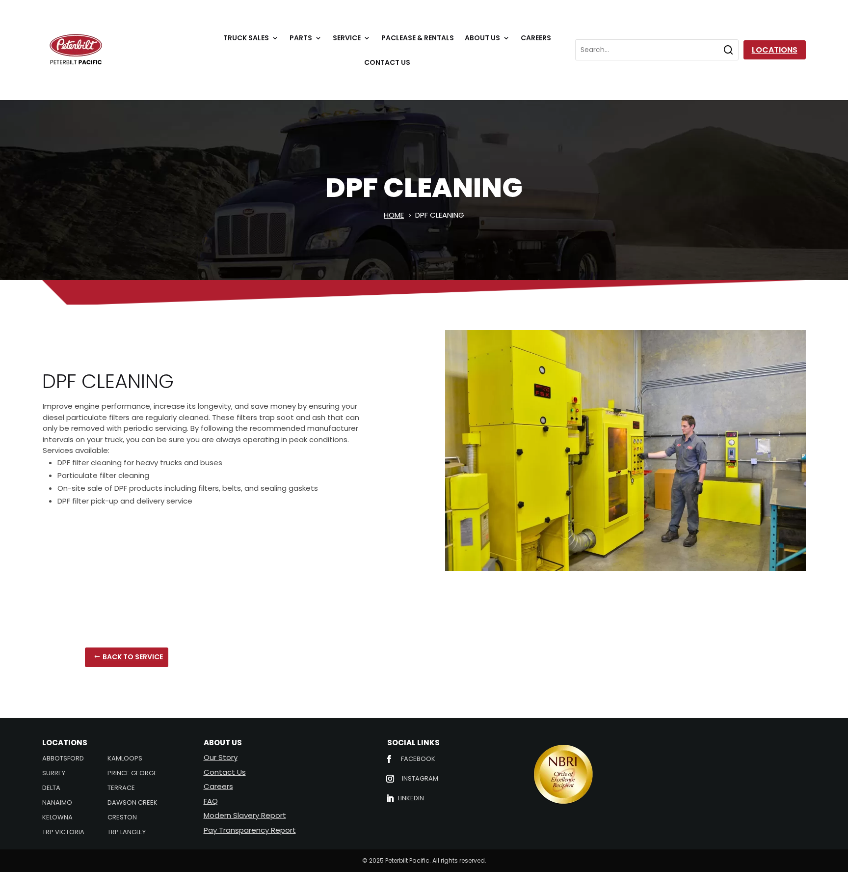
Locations (774, 50)
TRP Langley (126, 833)
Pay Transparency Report (250, 830)
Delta (51, 788)
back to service (133, 657)
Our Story (221, 757)
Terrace (121, 788)
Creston (122, 818)
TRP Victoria (63, 833)
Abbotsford (63, 759)
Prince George (132, 774)
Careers (536, 38)
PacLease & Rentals (417, 38)
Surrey (53, 774)
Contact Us (387, 63)
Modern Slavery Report (245, 815)
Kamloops (124, 759)
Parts (301, 38)
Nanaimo (57, 803)
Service (347, 38)
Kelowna (57, 818)
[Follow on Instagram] (390, 779)
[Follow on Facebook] (389, 759)
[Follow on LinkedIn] (390, 798)
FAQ (211, 801)
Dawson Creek (132, 803)
